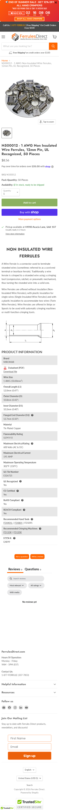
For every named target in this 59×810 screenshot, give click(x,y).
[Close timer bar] (56, 2)
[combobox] (25, 46)
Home (5, 60)
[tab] (32, 569)
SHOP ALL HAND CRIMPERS (29, 19)
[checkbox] (14, 592)
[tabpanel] (29, 606)
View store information (15, 234)
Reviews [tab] (15, 569)
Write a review (37, 556)
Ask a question (22, 556)
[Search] (53, 46)
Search (30, 785)
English (28, 769)
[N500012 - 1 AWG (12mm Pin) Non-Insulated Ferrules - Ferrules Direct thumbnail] (7, 133)
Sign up (29, 756)
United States (28, 778)
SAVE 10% (17, 13)
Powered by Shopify (30, 792)
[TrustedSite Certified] (29, 803)
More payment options (29, 219)
